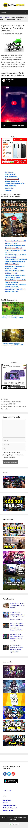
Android (7, 17)
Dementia (8, 190)
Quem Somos (7, 800)
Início (1, 17)
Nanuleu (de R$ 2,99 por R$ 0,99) (16, 259)
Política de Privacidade (10, 808)
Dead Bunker (9, 188)
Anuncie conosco (8, 810)
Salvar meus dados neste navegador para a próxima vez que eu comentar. (14, 455)
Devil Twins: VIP (10, 174)
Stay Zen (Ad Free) (11, 176)
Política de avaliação (9, 805)
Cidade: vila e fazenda (12, 181)
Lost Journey (9, 172)
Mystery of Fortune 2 (12, 179)
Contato (5, 803)
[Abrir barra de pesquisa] (26, 12)
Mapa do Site (7, 790)
